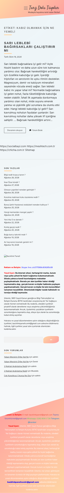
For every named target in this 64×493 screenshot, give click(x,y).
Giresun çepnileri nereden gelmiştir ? (19, 190)
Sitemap (30, 149)
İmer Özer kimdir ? (12, 182)
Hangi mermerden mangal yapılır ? (18, 212)
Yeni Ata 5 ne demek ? (13, 219)
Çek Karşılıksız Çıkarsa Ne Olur (17, 375)
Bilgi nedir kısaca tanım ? (14, 175)
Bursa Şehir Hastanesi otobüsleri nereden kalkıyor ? (26, 204)
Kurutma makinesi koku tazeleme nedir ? (21, 197)
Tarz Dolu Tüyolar (44, 8)
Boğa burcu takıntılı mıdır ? (15, 234)
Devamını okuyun (16, 131)
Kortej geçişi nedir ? (12, 227)
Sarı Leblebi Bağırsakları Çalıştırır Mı (29, 46)
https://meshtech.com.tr (41, 146)
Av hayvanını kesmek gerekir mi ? (18, 242)
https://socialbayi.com (13, 146)
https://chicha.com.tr (12, 149)
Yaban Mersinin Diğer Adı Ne (16, 357)
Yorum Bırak (37, 130)
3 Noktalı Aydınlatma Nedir (15, 366)
